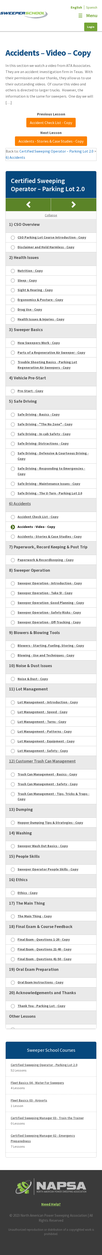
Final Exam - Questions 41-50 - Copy (44, 959)
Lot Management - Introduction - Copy (48, 702)
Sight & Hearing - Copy (35, 290)
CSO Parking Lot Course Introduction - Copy (52, 237)
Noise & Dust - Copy (33, 679)
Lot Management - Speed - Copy (42, 712)
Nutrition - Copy (30, 270)
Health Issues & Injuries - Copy (41, 319)
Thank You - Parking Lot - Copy (41, 1006)
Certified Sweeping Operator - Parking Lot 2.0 (44, 1065)
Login (90, 27)
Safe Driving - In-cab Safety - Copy (44, 434)
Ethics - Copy (27, 893)
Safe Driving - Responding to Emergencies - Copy (51, 471)
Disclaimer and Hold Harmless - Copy (46, 247)
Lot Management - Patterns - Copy (45, 731)
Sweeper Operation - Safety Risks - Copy (49, 612)
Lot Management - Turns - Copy (42, 721)
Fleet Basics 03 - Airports (29, 1100)
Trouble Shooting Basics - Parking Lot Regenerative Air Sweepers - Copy (47, 365)
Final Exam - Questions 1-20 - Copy (44, 939)
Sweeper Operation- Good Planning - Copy (51, 602)
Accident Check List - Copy (51, 122)
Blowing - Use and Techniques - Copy (46, 655)
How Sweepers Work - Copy (39, 343)
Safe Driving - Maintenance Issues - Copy (49, 483)
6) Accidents (15, 157)
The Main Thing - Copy (35, 916)
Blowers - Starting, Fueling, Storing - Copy (51, 645)
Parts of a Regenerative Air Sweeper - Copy (51, 352)
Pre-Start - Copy (30, 391)
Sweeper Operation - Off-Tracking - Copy (49, 622)
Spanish (91, 7)
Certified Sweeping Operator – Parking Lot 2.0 (56, 151)
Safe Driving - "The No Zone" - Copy (45, 424)
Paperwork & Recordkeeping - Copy (46, 560)
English (76, 7)
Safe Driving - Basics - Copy (39, 414)
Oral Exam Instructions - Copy (40, 982)
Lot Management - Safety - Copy (43, 751)
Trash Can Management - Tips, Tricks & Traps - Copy (53, 796)
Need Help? (51, 1204)
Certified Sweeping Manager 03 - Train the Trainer (47, 1118)
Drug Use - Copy (30, 309)
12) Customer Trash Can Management (42, 761)
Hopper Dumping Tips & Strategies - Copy (50, 822)
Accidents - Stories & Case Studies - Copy (51, 141)
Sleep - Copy (27, 280)
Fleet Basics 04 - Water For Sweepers (37, 1083)
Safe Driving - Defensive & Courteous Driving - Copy (53, 456)
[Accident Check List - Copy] (28, 204)
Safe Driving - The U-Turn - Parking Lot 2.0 (50, 493)
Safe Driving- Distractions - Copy (43, 443)
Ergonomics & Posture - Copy (40, 300)
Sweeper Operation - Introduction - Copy (50, 583)
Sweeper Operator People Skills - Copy (48, 869)
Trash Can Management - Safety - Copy (48, 784)
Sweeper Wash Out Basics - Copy (43, 846)
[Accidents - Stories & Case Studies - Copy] (73, 204)
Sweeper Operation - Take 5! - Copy (45, 593)
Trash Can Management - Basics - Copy (47, 774)
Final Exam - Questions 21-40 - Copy (44, 949)
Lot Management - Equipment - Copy (46, 741)
